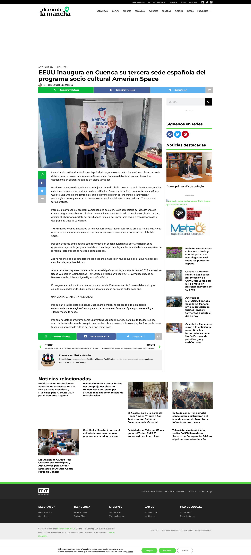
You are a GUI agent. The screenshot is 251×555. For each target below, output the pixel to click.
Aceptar (149, 550)
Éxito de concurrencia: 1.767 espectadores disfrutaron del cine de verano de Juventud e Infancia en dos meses (190, 417)
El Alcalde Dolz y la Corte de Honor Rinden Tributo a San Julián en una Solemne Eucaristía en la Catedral (145, 417)
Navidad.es (150, 516)
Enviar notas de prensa (157, 2)
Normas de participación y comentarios (177, 530)
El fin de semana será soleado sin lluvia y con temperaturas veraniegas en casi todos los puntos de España (198, 256)
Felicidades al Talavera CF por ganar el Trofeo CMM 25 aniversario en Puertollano (146, 433)
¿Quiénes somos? (138, 2)
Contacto (193, 2)
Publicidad (173, 2)
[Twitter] (207, 2)
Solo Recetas (115, 512)
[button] (209, 11)
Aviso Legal (154, 530)
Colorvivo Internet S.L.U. (66, 529)
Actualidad (45, 67)
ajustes (129, 552)
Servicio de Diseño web (175, 491)
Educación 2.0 (151, 512)
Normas (183, 2)
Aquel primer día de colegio (185, 186)
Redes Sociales (80, 512)
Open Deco (43, 516)
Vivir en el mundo (116, 516)
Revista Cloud (80, 516)
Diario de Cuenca (187, 516)
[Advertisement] (125, 40)
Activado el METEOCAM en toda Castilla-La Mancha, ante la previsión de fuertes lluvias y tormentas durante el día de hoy (198, 307)
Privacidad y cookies (203, 530)
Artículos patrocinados (151, 491)
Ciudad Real (185, 512)
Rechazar (167, 550)
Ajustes (185, 550)
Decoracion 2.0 (45, 512)
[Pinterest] (211, 2)
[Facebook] (202, 2)
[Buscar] (208, 102)
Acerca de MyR (206, 491)
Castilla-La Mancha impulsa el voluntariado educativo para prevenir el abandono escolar (101, 433)
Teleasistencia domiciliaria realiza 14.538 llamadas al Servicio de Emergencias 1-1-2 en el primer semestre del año (192, 434)
